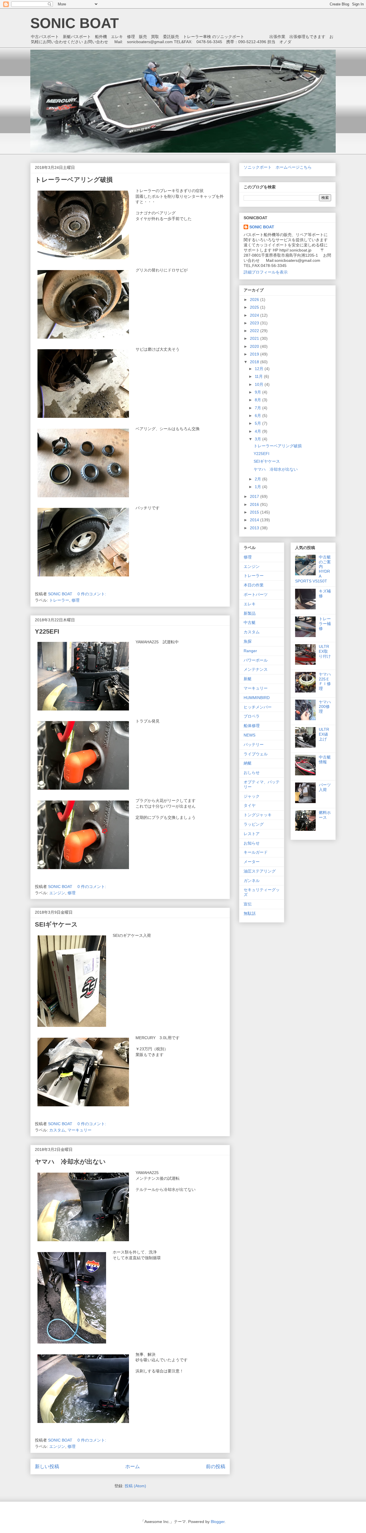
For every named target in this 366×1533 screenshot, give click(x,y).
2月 (258, 479)
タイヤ (250, 805)
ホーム (132, 1466)
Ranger (250, 650)
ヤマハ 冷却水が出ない (70, 1161)
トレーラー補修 (325, 623)
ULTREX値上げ (324, 734)
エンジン (57, 893)
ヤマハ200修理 (325, 707)
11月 (259, 376)
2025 (255, 307)
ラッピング (254, 824)
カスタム (57, 1130)
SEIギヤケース (56, 924)
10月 (259, 384)
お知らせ (252, 843)
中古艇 (250, 622)
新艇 (248, 678)
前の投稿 (215, 1466)
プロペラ (252, 716)
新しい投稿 (47, 1466)
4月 (258, 431)
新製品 (250, 613)
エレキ (250, 604)
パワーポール (256, 660)
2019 (255, 354)
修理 (75, 600)
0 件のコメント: (92, 594)
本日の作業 (254, 585)
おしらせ (252, 772)
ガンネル (252, 880)
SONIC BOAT (74, 23)
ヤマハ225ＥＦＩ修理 (325, 681)
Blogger (217, 1521)
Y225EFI (47, 631)
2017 (255, 496)
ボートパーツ (256, 594)
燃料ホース (325, 815)
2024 (255, 315)
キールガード (256, 852)
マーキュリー (79, 1130)
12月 (259, 368)
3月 (258, 439)
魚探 (248, 641)
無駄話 (250, 913)
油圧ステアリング (260, 871)
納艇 (248, 763)
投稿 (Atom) (135, 1486)
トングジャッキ (258, 815)
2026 (255, 299)
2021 (255, 338)
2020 (255, 346)
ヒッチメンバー (258, 707)
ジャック (252, 796)
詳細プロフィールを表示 (266, 272)
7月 (258, 408)
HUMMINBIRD (257, 697)
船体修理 (252, 725)
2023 (255, 323)
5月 (258, 423)
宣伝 (248, 904)
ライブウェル (256, 754)
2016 (255, 504)
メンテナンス (256, 669)
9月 (258, 392)
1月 (258, 486)
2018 (255, 362)
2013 (255, 528)
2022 (255, 330)
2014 (255, 520)
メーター (252, 861)
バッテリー (254, 744)
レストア (252, 833)
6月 (258, 415)
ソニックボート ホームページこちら (278, 167)
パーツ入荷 (325, 787)
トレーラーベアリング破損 (74, 179)
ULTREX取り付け (325, 651)
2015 (255, 512)
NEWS (249, 735)
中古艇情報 (325, 759)
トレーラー (59, 600)
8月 (258, 400)
